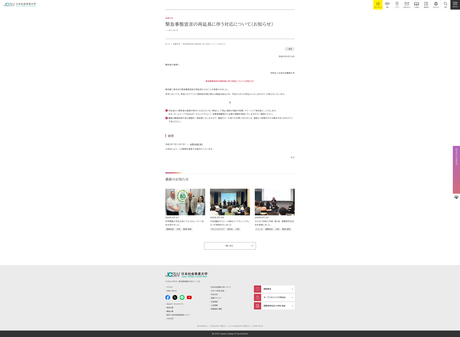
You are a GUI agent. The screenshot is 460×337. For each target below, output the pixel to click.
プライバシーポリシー (219, 326)
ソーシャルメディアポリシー (240, 326)
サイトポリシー (202, 326)
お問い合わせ (172, 291)
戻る (290, 49)
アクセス (170, 287)
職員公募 (170, 311)
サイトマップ (258, 326)
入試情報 (214, 305)
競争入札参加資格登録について (178, 315)
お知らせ (176, 44)
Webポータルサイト (174, 304)
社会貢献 (214, 302)
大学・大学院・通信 (217, 291)
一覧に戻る (228, 246)
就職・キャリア (216, 298)
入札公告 (170, 318)
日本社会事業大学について (221, 287)
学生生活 (214, 294)
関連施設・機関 (216, 309)
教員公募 (170, 307)
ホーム (167, 44)
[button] (445, 4)
